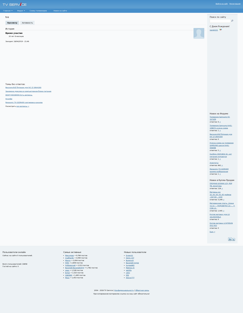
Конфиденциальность (124, 290)
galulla (128, 270)
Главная (5, 11)
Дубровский (70, 265)
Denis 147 (130, 258)
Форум (18, 11)
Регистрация (234, 4)
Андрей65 (130, 265)
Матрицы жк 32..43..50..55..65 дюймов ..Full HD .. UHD (220, 194)
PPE (127, 275)
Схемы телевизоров (38, 11)
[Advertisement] (81, 63)
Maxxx (68, 260)
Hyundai (8, 99)
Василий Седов (132, 263)
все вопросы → (22, 106)
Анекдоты (214, 163)
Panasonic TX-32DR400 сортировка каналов (24, 102)
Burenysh (130, 260)
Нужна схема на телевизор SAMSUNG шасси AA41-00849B (222, 145)
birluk (67, 273)
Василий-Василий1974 (74, 268)
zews (67, 270)
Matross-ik (130, 268)
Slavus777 (130, 278)
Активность (27, 23)
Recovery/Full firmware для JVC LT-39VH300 (23, 87)
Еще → (212, 232)
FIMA (67, 263)
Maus (67, 278)
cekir (128, 273)
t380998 (68, 275)
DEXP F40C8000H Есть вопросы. (19, 95)
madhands (69, 258)
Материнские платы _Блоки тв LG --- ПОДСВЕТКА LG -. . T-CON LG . (222, 205)
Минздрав (69, 255)
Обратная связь (142, 290)
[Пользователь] (199, 38)
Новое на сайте (60, 11)
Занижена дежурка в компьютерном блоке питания (28, 91)
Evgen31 (129, 255)
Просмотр (13, 23)
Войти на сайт (222, 4)
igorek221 (214, 30)
